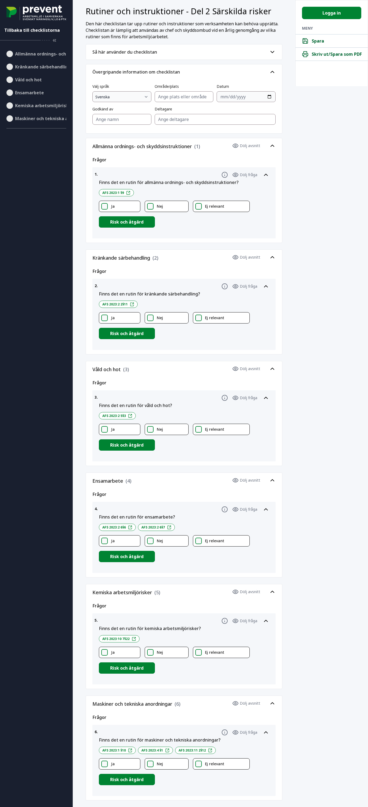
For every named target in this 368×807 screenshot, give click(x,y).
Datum (223, 86)
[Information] (224, 175)
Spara (318, 41)
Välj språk (100, 86)
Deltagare (163, 109)
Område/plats (167, 86)
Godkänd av (102, 109)
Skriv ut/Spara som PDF (337, 54)
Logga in (331, 13)
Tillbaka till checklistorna (32, 30)
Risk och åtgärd (127, 222)
